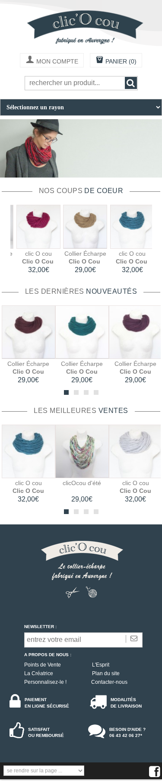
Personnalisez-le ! (45, 682)
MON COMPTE (51, 61)
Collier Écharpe (81, 253)
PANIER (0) (116, 61)
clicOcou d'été (82, 482)
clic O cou (34, 253)
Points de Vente (42, 665)
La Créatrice (38, 673)
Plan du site (106, 673)
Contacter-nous (109, 682)
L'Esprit (100, 665)
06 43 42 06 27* (125, 735)
